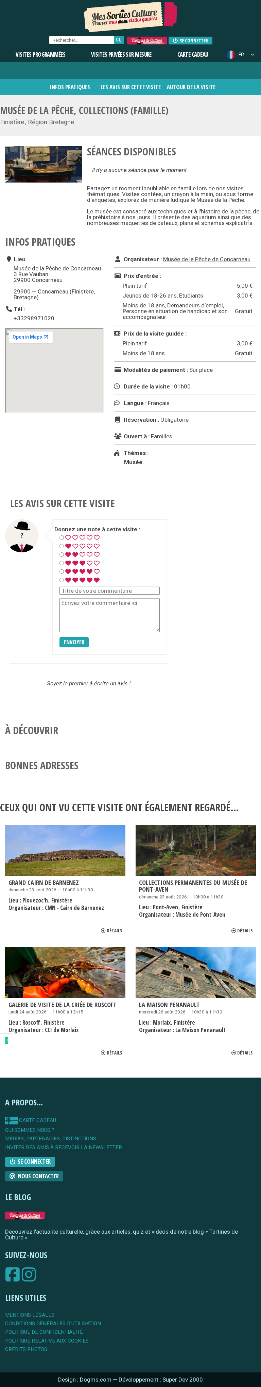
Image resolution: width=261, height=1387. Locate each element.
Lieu (19, 259)
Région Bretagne (51, 122)
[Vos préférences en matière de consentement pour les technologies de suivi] (6, 1040)
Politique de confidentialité (44, 1332)
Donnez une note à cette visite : (97, 529)
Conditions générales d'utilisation (53, 1323)
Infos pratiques (70, 87)
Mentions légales (29, 1315)
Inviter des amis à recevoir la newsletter (63, 1147)
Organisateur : (142, 259)
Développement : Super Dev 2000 (161, 1379)
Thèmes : (135, 453)
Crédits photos (26, 1349)
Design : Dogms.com (85, 1379)
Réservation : (140, 420)
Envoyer (74, 642)
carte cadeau (37, 1120)
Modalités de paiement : (155, 370)
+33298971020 (34, 318)
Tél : (19, 309)
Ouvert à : (136, 436)
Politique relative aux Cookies (47, 1341)
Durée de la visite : (147, 386)
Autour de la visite (191, 87)
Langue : (134, 403)
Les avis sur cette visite (131, 87)
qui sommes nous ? (29, 1130)
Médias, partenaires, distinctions (50, 1138)
